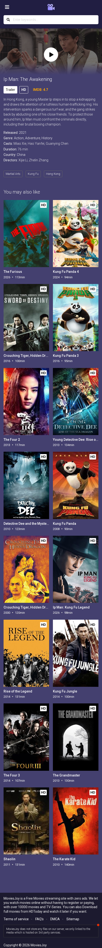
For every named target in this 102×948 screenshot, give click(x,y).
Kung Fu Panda (64, 523)
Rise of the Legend (18, 691)
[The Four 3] (26, 737)
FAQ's (39, 919)
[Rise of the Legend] (26, 653)
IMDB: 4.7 (40, 90)
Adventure (32, 138)
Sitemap (72, 919)
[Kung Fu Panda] (75, 485)
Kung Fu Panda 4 (66, 272)
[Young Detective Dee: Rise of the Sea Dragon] (75, 401)
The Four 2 (12, 439)
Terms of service (16, 919)
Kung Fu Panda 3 (66, 356)
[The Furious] (26, 233)
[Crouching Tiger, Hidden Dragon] (26, 569)
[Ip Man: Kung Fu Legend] (75, 569)
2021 (23, 133)
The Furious (13, 272)
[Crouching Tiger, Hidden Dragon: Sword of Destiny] (26, 317)
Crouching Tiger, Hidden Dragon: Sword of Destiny (43, 356)
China (21, 155)
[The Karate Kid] (75, 821)
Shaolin (9, 859)
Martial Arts (13, 174)
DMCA (55, 919)
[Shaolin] (26, 821)
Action (19, 138)
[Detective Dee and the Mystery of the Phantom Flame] (26, 485)
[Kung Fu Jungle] (75, 653)
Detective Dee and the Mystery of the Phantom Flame (44, 523)
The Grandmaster (66, 775)
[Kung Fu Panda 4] (75, 233)
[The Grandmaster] (75, 737)
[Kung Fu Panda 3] (75, 317)
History (47, 138)
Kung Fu (33, 174)
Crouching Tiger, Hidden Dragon (29, 607)
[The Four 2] (26, 401)
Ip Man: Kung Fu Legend (71, 607)
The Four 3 (12, 775)
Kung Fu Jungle (65, 691)
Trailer (10, 90)
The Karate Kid (64, 859)
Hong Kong (53, 174)
